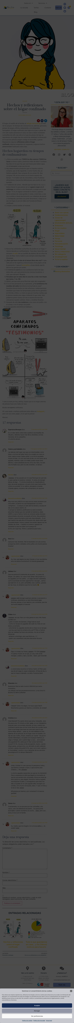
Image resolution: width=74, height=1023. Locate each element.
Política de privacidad (39, 1020)
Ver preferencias (37, 1016)
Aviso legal (49, 1020)
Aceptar (37, 1005)
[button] (71, 991)
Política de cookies (27, 1020)
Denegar (37, 1011)
